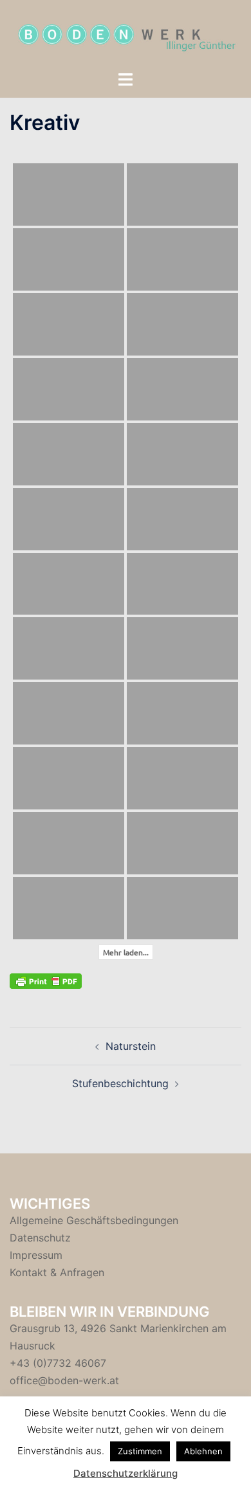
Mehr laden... (126, 952)
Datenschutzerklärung (125, 1473)
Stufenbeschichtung (120, 1083)
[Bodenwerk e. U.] (125, 34)
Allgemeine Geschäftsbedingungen (94, 1220)
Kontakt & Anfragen (57, 1272)
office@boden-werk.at (64, 1380)
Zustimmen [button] (140, 1451)
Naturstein (131, 1046)
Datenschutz (40, 1237)
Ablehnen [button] (203, 1451)
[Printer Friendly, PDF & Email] (46, 980)
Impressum (36, 1255)
